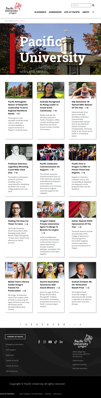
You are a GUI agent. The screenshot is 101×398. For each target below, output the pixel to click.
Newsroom (10, 355)
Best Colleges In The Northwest (31, 394)
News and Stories (9, 21)
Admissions (55, 12)
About (85, 12)
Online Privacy (78, 360)
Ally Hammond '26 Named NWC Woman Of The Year (82, 104)
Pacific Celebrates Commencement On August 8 (50, 166)
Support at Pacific (15, 337)
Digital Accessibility (80, 364)
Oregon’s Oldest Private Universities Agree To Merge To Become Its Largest (49, 225)
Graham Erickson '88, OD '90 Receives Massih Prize (82, 284)
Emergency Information (14, 344)
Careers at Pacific (12, 360)
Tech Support (11, 350)
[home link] (83, 341)
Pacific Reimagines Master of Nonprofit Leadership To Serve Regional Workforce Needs (18, 107)
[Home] (13, 8)
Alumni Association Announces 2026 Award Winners (49, 284)
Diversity (48, 394)
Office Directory (12, 371)
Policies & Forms (12, 366)
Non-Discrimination (80, 368)
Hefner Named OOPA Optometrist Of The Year (82, 224)
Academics (40, 12)
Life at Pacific (72, 12)
